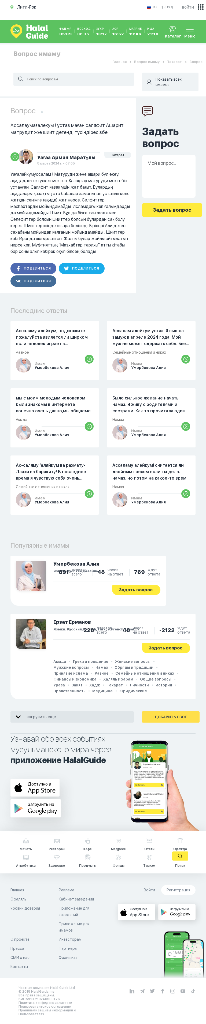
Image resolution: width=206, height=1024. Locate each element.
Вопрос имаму (147, 62)
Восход (84, 31)
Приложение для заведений (74, 911)
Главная (119, 62)
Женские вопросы (132, 661)
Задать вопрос (136, 589)
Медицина (102, 691)
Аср (118, 31)
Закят (77, 685)
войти (188, 7)
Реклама (66, 890)
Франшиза (68, 957)
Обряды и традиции (134, 667)
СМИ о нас (20, 957)
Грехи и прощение (90, 661)
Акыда (59, 661)
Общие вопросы (155, 679)
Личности (139, 685)
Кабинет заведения (76, 899)
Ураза (59, 685)
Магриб (135, 31)
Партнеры (68, 948)
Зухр (101, 31)
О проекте (20, 939)
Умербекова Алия (76, 564)
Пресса (17, 948)
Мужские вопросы (71, 667)
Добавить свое (170, 717)
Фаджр (65, 31)
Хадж (94, 685)
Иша (152, 31)
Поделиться (37, 268)
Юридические (133, 691)
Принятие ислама (70, 673)
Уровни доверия (25, 908)
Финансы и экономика (75, 679)
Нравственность (69, 691)
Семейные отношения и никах (144, 673)
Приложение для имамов (74, 927)
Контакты (19, 967)
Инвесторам (70, 939)
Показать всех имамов (169, 82)
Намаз (101, 667)
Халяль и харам (118, 679)
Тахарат (174, 62)
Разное (102, 673)
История (164, 685)
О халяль (18, 899)
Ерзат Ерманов (72, 622)
